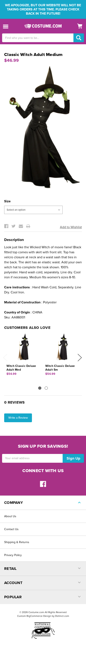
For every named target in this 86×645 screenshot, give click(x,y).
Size (7, 201)
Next (80, 357)
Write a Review (18, 417)
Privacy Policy (13, 555)
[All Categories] (5, 26)
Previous (5, 357)
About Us (10, 516)
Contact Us (11, 529)
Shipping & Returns (16, 542)
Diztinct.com (62, 616)
